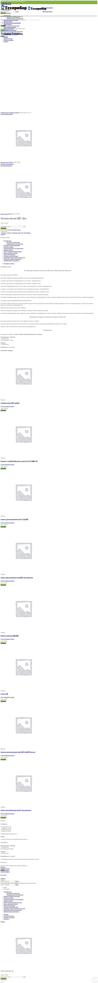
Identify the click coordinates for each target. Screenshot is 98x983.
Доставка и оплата (9, 263)
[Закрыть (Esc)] (1, 980)
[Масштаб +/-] (5, 980)
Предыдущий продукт (7, 114)
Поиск (17, 11)
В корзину (3, 228)
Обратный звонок (47, 7)
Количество (5, 226)
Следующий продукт (6, 165)
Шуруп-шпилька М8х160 (10, 636)
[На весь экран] (4, 980)
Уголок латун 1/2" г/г (6, 214)
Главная (3, 112)
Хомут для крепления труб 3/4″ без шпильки (17, 578)
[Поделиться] (2, 980)
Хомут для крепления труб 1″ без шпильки (16, 810)
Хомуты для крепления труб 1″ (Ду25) (14, 519)
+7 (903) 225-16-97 (6, 3)
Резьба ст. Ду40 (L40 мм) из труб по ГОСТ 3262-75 (19, 461)
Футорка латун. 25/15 (7, 162)
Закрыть (3, 234)
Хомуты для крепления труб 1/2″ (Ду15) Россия (18, 752)
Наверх (3, 921)
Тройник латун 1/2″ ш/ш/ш (10, 403)
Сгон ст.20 (4, 694)
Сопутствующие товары (12, 112)
